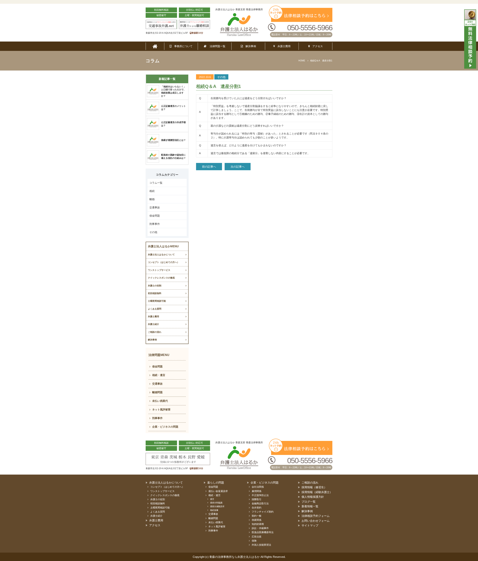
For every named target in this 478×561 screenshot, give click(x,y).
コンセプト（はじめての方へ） (163, 262)
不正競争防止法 (260, 495)
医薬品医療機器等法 (263, 532)
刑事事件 (154, 223)
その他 (153, 232)
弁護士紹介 (153, 324)
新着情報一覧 (310, 506)
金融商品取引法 (260, 503)
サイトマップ (310, 525)
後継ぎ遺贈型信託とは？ (173, 140)
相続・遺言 (158, 375)
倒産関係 (256, 520)
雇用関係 (256, 491)
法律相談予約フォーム (316, 515)
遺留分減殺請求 (217, 506)
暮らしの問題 (215, 482)
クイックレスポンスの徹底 (161, 277)
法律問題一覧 (215, 46)
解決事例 (249, 46)
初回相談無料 (154, 293)
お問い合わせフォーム (316, 520)
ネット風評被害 (161, 409)
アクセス (316, 46)
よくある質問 (154, 309)
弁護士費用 (283, 46)
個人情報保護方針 (313, 496)
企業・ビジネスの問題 (165, 426)
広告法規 (256, 536)
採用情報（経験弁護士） (317, 492)
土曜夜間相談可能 (157, 301)
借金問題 (154, 215)
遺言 (212, 499)
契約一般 (256, 515)
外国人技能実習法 (261, 544)
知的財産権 (258, 524)
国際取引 (256, 499)
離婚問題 (157, 392)
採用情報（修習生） (314, 487)
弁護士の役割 (154, 285)
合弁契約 (256, 507)
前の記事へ (209, 166)
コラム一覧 (155, 182)
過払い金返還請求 (218, 491)
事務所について (182, 46)
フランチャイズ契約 (263, 511)
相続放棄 (214, 510)
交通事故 (154, 207)
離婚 (152, 199)
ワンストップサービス (159, 270)
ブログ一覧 (309, 501)
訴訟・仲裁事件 (260, 528)
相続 (152, 190)
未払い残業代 (160, 400)
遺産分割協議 (216, 503)
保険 (254, 540)
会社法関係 (258, 486)
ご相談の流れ (154, 332)
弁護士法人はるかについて (161, 254)
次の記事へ (238, 166)
